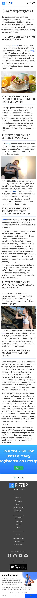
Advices (18, 504)
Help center (18, 510)
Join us (18, 468)
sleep (8, 144)
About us (18, 521)
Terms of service (18, 538)
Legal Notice (18, 545)
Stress (4, 220)
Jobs (18, 528)
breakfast (15, 45)
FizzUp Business (18, 507)
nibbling (13, 191)
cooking (31, 51)
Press (18, 524)
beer (3, 333)
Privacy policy (18, 541)
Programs (18, 501)
